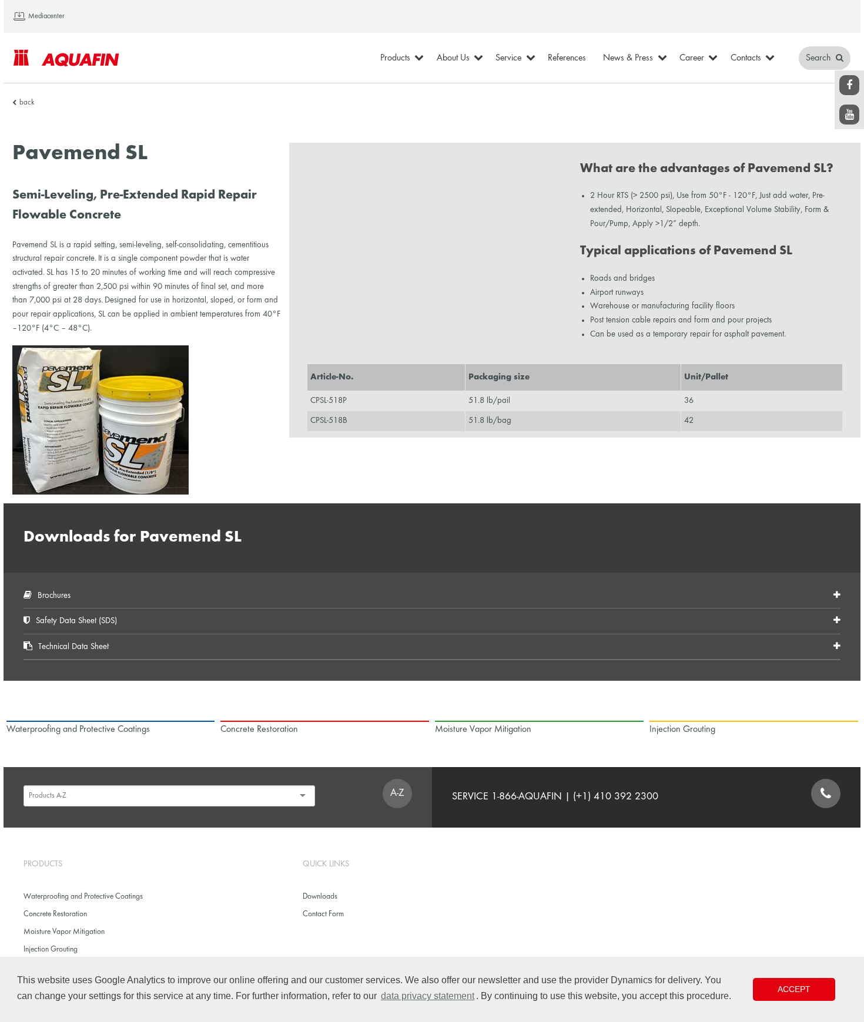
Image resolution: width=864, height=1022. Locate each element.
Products (395, 58)
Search (819, 58)
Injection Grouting (51, 949)
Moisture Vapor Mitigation (64, 932)
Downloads (320, 896)
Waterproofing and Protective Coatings (83, 896)
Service (508, 58)
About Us (453, 58)
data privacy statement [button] (427, 996)
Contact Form (323, 914)
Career (691, 58)
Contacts (746, 58)
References (567, 58)
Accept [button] (794, 989)
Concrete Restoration (55, 914)
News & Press (628, 58)
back (26, 102)
